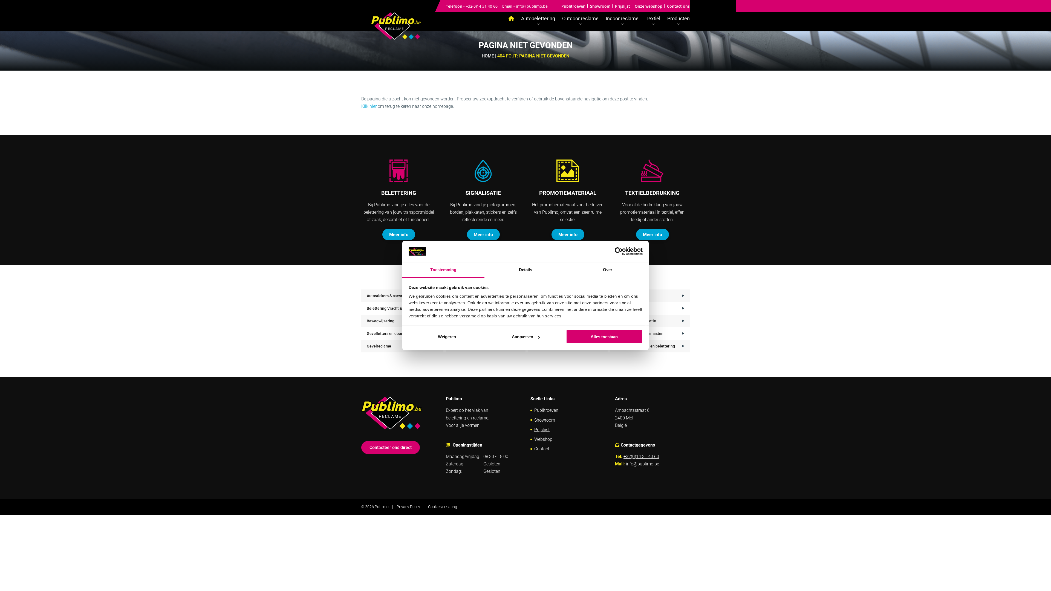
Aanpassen (522, 336)
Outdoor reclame (580, 19)
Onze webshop (648, 6)
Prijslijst (622, 6)
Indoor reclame (622, 19)
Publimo (382, 507)
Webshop (543, 439)
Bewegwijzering (380, 321)
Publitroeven (573, 6)
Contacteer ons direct (390, 447)
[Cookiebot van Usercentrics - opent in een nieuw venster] (619, 251)
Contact (541, 448)
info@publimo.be (532, 6)
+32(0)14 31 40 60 (482, 6)
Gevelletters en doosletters (390, 333)
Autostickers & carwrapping (390, 296)
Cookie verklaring (442, 507)
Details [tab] (525, 269)
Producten (678, 19)
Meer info (398, 234)
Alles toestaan (604, 336)
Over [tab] (607, 269)
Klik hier (369, 106)
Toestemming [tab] (443, 269)
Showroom (600, 6)
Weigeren (447, 336)
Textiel (653, 19)
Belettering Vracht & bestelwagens (397, 308)
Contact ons (678, 6)
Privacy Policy (408, 507)
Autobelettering (538, 19)
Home (488, 56)
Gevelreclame (379, 346)
